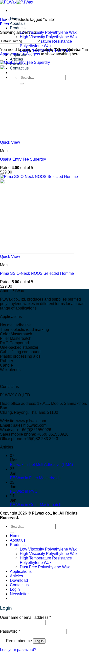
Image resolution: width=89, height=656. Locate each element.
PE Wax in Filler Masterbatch (35, 478)
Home (5, 19)
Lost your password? (18, 650)
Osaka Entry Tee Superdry (23, 159)
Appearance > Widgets (20, 54)
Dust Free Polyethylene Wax (45, 567)
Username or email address (25, 617)
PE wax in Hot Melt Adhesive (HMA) (41, 464)
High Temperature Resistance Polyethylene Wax (46, 43)
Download (19, 580)
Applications (21, 571)
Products (17, 28)
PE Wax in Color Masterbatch (35, 505)
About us (17, 23)
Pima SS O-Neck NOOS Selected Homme (37, 273)
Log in (39, 641)
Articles (16, 59)
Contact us (19, 585)
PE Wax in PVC (24, 491)
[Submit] (12, 532)
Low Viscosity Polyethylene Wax (48, 32)
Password (10, 631)
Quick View (10, 142)
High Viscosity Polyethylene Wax (49, 37)
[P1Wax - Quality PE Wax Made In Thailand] (16, 2)
